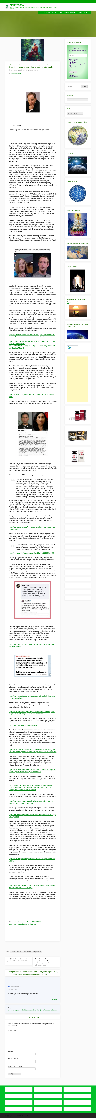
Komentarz (12, 1030)
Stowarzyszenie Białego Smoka (32, 952)
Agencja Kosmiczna (76, 67)
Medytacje (73, 62)
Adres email (13, 1059)
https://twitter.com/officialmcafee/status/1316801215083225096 (31, 553)
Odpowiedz (54, 999)
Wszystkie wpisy (75, 61)
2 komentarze (34, 70)
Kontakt (54, 12)
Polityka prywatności (70, 12)
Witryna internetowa (15, 1066)
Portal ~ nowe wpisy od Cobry (77, 64)
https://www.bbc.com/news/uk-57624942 (23, 725)
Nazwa (11, 1051)
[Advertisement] (77, 379)
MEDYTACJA (17, 5)
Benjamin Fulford (15, 73)
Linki (60, 12)
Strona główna (45, 12)
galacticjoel (23, 70)
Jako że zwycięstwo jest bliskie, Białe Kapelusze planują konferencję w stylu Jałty (32, 1010)
